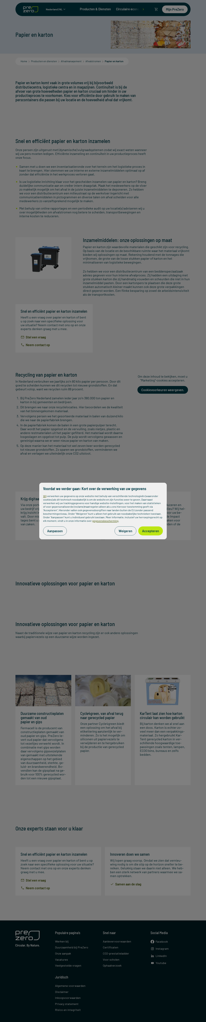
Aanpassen (55, 531)
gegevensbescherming (105, 520)
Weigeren (125, 531)
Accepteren (150, 531)
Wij (45, 496)
